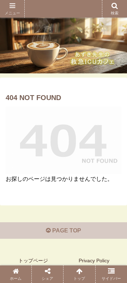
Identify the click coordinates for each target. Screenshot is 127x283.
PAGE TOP (66, 230)
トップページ (33, 260)
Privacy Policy (94, 260)
